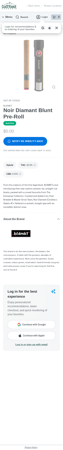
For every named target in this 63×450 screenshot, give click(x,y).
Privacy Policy (31, 447)
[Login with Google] (43, 28)
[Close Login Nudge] (56, 28)
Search (24, 17)
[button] (31, 28)
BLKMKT (7, 106)
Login (45, 17)
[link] (9, 165)
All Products (9, 33)
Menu (8, 17)
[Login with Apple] (49, 28)
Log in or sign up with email (31, 344)
